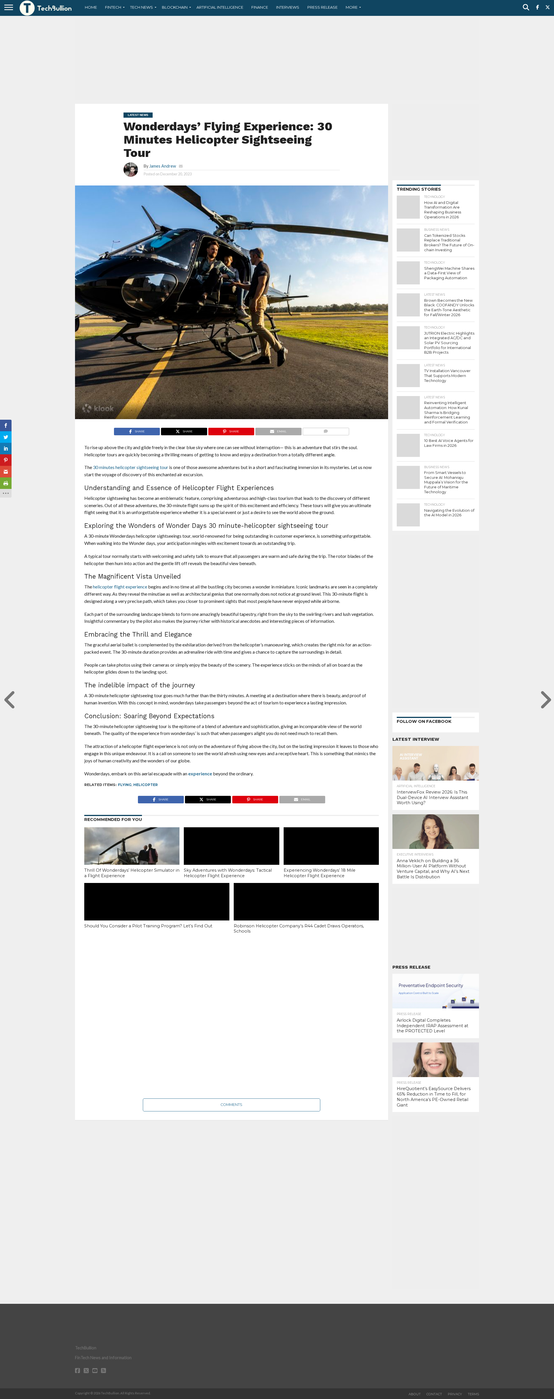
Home (91, 7)
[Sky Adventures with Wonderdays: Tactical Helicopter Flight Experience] (231, 855)
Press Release (322, 7)
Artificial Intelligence (219, 7)
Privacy (455, 1394)
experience (200, 773)
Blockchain (175, 7)
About (415, 1394)
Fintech (113, 7)
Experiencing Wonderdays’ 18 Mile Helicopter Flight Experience (319, 873)
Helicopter (145, 785)
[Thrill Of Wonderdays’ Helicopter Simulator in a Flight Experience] (131, 855)
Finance (259, 7)
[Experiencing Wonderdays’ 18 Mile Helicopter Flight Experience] (331, 855)
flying (125, 785)
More (352, 7)
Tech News (141, 7)
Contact (434, 1394)
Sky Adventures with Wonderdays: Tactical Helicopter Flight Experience (228, 873)
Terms (473, 1394)
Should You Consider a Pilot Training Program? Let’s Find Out (148, 926)
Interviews (287, 7)
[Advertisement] (277, 59)
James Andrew (162, 166)
